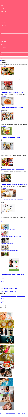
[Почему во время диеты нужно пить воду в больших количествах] (6, 319)
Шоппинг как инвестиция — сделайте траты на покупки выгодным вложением (11, 236)
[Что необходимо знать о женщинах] (7, 352)
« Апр (0, 310)
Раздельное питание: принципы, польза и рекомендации (12, 122)
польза (0, 413)
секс (22, 413)
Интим (4, 22)
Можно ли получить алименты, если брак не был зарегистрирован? (9, 250)
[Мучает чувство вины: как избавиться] (7, 410)
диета (7, 411)
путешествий (9, 413)
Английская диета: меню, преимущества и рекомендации (12, 169)
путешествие (7, 413)
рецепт (16, 413)
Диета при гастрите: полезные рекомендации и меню (12, 92)
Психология (4, 25)
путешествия (13, 413)
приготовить (3, 413)
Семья (2, 44)
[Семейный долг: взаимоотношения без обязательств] (6, 377)
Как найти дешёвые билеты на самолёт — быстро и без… (8, 229)
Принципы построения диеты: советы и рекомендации (12, 107)
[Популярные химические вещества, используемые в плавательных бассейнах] (6, 385)
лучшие (15, 411)
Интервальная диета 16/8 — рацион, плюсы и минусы (8, 256)
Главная (1, 60)
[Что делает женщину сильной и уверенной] (7, 344)
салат (21, 413)
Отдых (2, 38)
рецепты (19, 413)
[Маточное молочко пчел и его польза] (7, 327)
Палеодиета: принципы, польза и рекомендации (11, 77)
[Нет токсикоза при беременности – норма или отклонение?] (7, 393)
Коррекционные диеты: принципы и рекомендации (11, 137)
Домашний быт (3, 47)
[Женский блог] (3, 1)
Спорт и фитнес (5, 28)
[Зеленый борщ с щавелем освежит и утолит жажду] (7, 360)
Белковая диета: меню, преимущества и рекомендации (12, 199)
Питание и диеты (4, 41)
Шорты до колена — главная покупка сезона (7, 243)
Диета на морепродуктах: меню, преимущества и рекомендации (14, 184)
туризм (24, 413)
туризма (26, 413)
